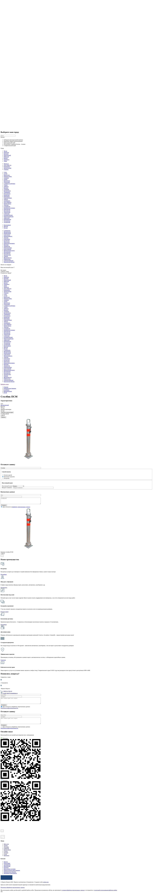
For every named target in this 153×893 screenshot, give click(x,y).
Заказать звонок (5, 122)
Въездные (9, 29)
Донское (6, 237)
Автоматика (7, 42)
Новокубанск (7, 203)
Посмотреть (4, 587)
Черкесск (6, 163)
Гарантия (11, 1)
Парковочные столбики (13, 79)
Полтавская (7, 210)
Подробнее (4, 574)
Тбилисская (7, 212)
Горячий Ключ (8, 198)
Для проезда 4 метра (12, 66)
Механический (5, 405)
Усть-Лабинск (7, 202)
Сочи (5, 172)
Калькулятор (7, 118)
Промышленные (11, 31)
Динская (6, 205)
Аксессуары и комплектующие (12, 101)
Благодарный (7, 249)
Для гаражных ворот (12, 48)
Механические (11, 82)
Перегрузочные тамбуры (13, 95)
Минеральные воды (9, 250)
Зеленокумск (7, 255)
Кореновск (7, 196)
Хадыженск (7, 221)
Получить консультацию (7, 412)
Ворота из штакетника (13, 41)
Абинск (6, 199)
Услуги (6, 115)
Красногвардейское (9, 262)
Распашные (10, 26)
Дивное (6, 256)
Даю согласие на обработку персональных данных (16, 706)
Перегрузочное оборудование (12, 88)
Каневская (6, 195)
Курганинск (7, 193)
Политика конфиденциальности (9, 708)
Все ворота (10, 21)
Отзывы (22, 1)
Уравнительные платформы (14, 92)
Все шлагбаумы (11, 65)
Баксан (6, 158)
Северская (6, 213)
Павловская (7, 209)
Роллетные (10, 28)
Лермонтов (7, 246)
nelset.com (46, 882)
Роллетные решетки (12, 59)
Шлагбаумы (7, 63)
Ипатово (6, 245)
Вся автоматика (11, 43)
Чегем (5, 151)
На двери (9, 58)
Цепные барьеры (11, 81)
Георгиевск (7, 239)
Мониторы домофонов (13, 106)
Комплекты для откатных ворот (12, 86)
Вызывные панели (12, 105)
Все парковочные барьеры (14, 75)
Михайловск (7, 232)
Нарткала (6, 152)
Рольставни (7, 53)
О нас (2, 1)
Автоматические (11, 61)
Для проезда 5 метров (13, 68)
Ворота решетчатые (12, 36)
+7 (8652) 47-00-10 (6, 4)
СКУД (8, 109)
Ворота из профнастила (13, 39)
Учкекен (6, 169)
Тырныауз (6, 159)
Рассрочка (6, 478)
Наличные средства (9, 476)
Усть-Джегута (7, 165)
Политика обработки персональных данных (13, 887)
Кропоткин (7, 180)
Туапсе (6, 185)
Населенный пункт (7, 486)
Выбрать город (5, 384)
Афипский (7, 218)
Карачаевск (7, 166)
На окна (9, 56)
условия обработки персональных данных (73, 890)
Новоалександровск (9, 243)
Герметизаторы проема (13, 91)
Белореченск (7, 190)
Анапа (5, 179)
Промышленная (11, 49)
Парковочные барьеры (10, 73)
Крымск (6, 188)
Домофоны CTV (11, 111)
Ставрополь (7, 230)
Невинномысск (8, 236)
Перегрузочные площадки (14, 94)
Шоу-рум (17, 1)
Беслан (6, 227)
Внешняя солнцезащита (10, 99)
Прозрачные (10, 62)
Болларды (9, 76)
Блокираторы (10, 78)
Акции (6, 116)
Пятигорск (7, 242)
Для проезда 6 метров (13, 69)
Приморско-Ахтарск (9, 208)
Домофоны (7, 102)
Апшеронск (7, 200)
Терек (5, 161)
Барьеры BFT (10, 85)
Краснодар (7, 175)
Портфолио (7, 113)
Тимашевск (7, 192)
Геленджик (7, 182)
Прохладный (7, 155)
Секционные (10, 23)
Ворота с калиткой (12, 35)
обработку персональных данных (21, 507)
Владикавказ (7, 225)
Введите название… (7, 487)
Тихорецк (6, 189)
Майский (6, 156)
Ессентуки (7, 240)
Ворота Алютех (11, 33)
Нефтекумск (7, 259)
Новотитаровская (8, 216)
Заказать (3, 417)
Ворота (6, 19)
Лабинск (6, 186)
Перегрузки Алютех (12, 96)
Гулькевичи (7, 206)
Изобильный (7, 233)
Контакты (6, 119)
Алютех (9, 51)
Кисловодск (7, 253)
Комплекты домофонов (13, 108)
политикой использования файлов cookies (105, 890)
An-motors (9, 52)
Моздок (6, 226)
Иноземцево (7, 252)
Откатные (9, 25)
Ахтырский (7, 222)
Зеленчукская (7, 168)
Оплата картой (8, 475)
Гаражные (10, 22)
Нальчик (6, 154)
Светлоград (7, 234)
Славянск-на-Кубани (9, 183)
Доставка (6, 1)
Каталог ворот (4, 611)
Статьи (6, 851)
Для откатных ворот (12, 46)
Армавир (6, 178)
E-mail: (10, 693)
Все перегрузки (11, 89)
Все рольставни (11, 55)
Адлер (5, 173)
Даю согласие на (16, 507)
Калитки (6, 98)
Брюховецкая (7, 219)
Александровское (8, 260)
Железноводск (8, 257)
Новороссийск (8, 176)
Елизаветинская (8, 215)
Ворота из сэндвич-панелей (14, 38)
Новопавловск (8, 247)
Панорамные (10, 32)
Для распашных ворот (13, 45)
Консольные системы (9, 869)
